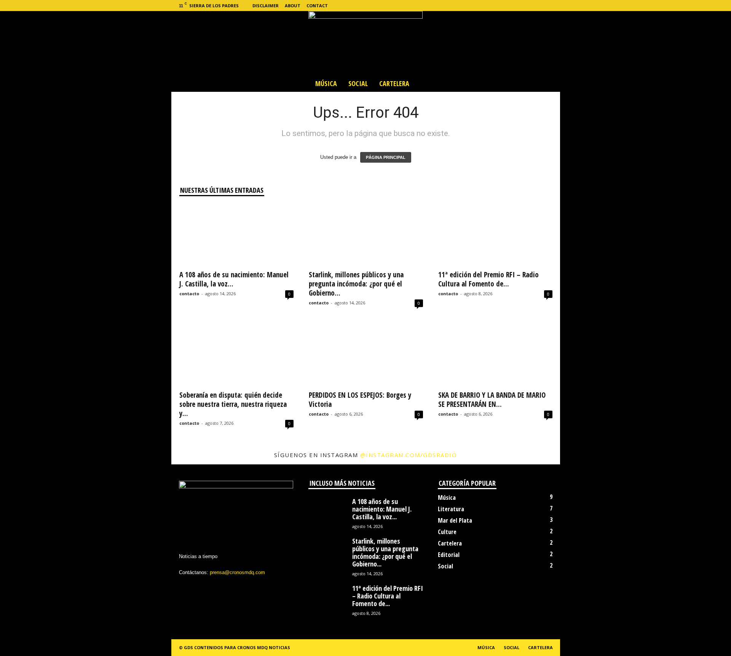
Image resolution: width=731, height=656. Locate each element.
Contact (317, 5)
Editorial (449, 554)
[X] (530, 5)
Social (358, 83)
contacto (189, 293)
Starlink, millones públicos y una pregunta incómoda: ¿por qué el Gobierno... (356, 284)
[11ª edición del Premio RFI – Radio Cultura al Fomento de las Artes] (495, 235)
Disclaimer (265, 5)
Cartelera (394, 83)
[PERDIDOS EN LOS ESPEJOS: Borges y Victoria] (366, 355)
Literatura (451, 509)
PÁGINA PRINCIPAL (385, 157)
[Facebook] (507, 5)
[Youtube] (554, 5)
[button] (548, 83)
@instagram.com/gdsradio (408, 455)
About (292, 5)
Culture (447, 532)
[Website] (542, 5)
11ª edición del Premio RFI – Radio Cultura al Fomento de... (488, 279)
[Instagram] (519, 5)
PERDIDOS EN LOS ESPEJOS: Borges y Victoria (360, 399)
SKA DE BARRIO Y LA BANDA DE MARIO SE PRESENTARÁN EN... (492, 399)
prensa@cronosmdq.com (237, 572)
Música (326, 83)
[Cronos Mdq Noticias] (365, 43)
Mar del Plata (455, 520)
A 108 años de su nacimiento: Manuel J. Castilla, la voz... (234, 279)
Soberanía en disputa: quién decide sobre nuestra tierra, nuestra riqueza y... (233, 404)
